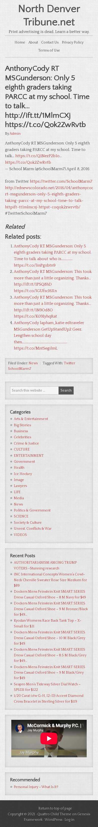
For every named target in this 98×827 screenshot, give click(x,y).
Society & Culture (28, 523)
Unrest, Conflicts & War (33, 529)
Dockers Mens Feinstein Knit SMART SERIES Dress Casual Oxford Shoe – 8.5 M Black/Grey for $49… (50, 655)
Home (20, 42)
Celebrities (22, 437)
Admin (15, 134)
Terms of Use (49, 50)
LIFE (17, 492)
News (33, 363)
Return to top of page (55, 809)
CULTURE (22, 449)
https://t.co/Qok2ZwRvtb (28, 162)
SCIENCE (21, 516)
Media (19, 498)
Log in (69, 820)
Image (19, 480)
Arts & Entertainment (31, 419)
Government (24, 462)
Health (19, 468)
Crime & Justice (26, 443)
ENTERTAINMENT (29, 456)
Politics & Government (32, 510)
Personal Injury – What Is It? (36, 787)
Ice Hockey (23, 474)
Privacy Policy (72, 42)
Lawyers (20, 486)
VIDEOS (20, 535)
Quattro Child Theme (54, 814)
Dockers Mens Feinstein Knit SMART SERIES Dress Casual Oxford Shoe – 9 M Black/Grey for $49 (49, 672)
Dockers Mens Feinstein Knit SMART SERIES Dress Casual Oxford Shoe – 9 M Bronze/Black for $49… (51, 609)
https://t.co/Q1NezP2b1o (37, 156)
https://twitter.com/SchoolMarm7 (61, 181)
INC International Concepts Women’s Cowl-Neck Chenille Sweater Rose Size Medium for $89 (50, 580)
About (33, 42)
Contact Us (50, 42)
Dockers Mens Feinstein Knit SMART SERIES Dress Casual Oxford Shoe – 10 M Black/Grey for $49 (49, 638)
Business (21, 431)
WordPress (53, 820)
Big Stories (22, 425)
